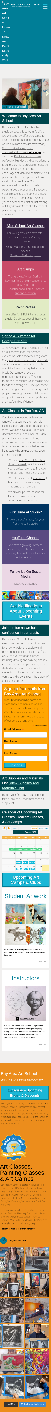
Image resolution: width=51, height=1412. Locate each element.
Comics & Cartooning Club (17, 148)
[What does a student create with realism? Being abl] (12, 1361)
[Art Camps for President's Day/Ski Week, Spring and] (37, 1361)
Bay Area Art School (28, 4)
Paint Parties (25, 307)
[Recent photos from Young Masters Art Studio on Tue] (37, 1387)
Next (46, 93)
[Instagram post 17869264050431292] (37, 1310)
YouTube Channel (25, 538)
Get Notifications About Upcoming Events (26, 611)
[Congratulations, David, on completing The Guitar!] (37, 1336)
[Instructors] (25, 1003)
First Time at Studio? (25, 512)
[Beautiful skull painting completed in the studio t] (12, 1285)
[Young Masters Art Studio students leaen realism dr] (12, 1387)
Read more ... (43, 961)
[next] (8, 828)
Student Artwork (26, 896)
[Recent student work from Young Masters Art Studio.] (37, 1259)
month (34, 828)
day (46, 828)
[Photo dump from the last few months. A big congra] (12, 1259)
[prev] (4, 828)
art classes (35, 135)
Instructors (25, 978)
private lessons (31, 492)
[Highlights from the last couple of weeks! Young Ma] (12, 1310)
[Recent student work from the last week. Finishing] (12, 1336)
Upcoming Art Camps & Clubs (26, 880)
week (41, 828)
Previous (5, 93)
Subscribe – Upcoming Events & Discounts (24, 1092)
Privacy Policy (8, 1228)
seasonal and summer (21, 152)
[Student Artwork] (25, 924)
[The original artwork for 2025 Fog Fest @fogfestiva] (37, 1285)
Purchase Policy (26, 1228)
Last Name (10, 753)
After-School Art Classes (25, 226)
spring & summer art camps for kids (27, 360)
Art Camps (25, 269)
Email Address (14, 729)
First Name (10, 741)
